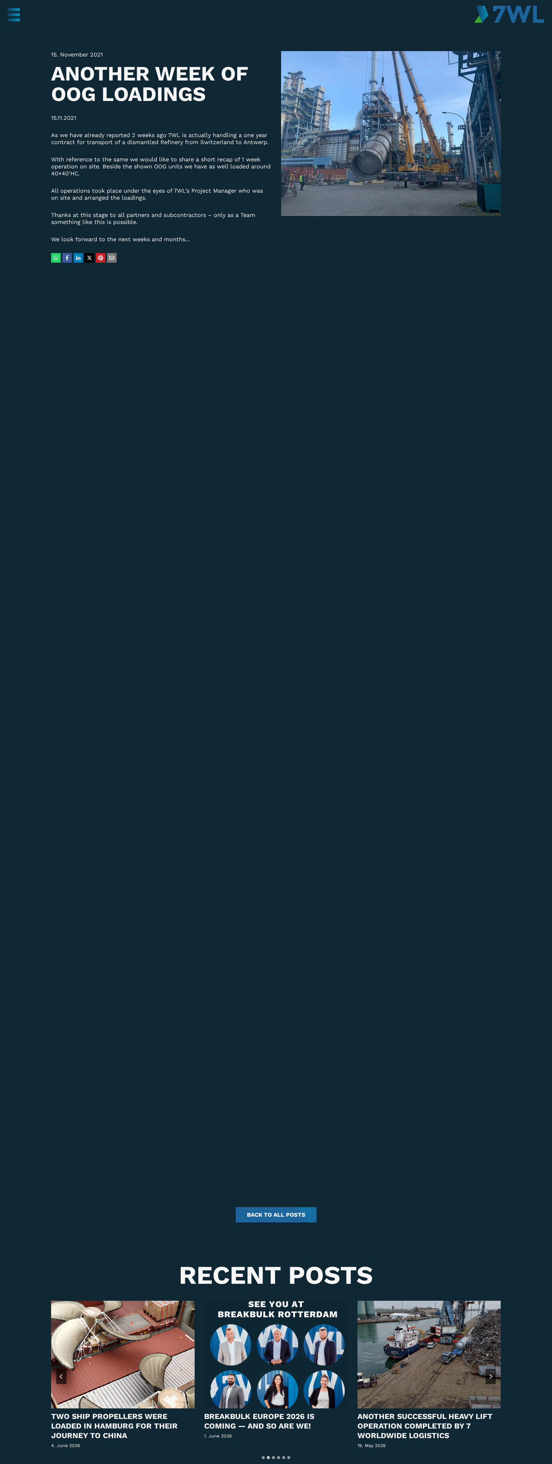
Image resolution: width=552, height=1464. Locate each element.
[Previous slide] (61, 1376)
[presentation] (123, 1354)
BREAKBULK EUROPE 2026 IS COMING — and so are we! (259, 1421)
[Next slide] (491, 1376)
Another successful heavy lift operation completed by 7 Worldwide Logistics (425, 1426)
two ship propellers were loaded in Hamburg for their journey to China (114, 1426)
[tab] (263, 1457)
